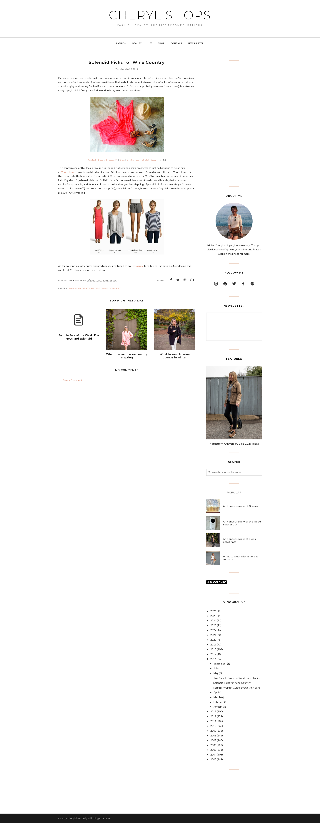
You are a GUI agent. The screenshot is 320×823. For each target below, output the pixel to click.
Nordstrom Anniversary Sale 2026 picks (234, 443)
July (216, 668)
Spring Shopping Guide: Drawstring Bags (236, 687)
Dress (122, 160)
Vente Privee (68, 171)
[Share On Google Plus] (192, 280)
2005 (213, 749)
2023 (213, 625)
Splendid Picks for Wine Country (232, 682)
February (219, 702)
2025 (213, 615)
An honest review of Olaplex (240, 506)
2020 (213, 639)
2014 (213, 658)
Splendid (75, 288)
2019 (213, 644)
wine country (111, 288)
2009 (213, 730)
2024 (213, 620)
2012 (213, 716)
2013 (213, 711)
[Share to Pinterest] (185, 280)
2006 (213, 745)
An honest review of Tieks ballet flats (239, 540)
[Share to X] (178, 280)
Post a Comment (72, 380)
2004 (213, 754)
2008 (213, 735)
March (217, 697)
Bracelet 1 (91, 160)
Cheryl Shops (160, 15)
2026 (213, 611)
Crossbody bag (133, 160)
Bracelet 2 (102, 160)
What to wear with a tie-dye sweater (241, 558)
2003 (213, 759)
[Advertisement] (234, 123)
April (216, 692)
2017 (213, 654)
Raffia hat (145, 160)
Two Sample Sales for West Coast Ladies (237, 677)
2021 (213, 634)
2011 (213, 721)
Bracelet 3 (113, 160)
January (218, 706)
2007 (213, 740)
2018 (213, 649)
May (216, 673)
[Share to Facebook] (171, 280)
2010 (213, 725)
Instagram (138, 265)
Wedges (154, 160)
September (220, 663)
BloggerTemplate (102, 818)
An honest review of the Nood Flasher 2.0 (242, 523)
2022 (213, 630)
